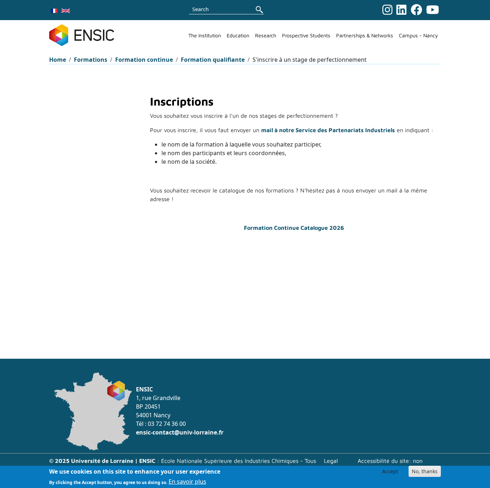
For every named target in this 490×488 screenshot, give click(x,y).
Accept (390, 471)
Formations (90, 60)
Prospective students (306, 35)
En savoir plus (187, 481)
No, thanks (425, 471)
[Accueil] (84, 35)
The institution (204, 35)
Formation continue (144, 60)
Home (57, 60)
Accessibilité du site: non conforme (390, 465)
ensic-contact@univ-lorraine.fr (179, 432)
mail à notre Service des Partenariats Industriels (328, 130)
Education (238, 35)
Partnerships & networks (364, 35)
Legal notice (332, 465)
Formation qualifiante (213, 60)
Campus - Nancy (418, 35)
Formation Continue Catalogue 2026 (294, 227)
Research (265, 35)
